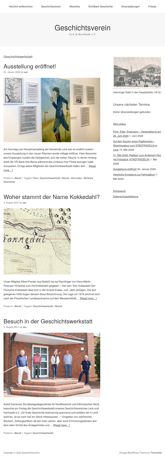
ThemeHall (155, 452)
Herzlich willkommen (21, 6)
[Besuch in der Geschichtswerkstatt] (52, 400)
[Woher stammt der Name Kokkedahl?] (37, 277)
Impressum (119, 191)
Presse (152, 6)
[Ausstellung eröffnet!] (52, 145)
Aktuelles (74, 6)
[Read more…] (88, 298)
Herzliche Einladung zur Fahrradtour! (134, 174)
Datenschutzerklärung (125, 196)
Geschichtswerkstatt (50, 178)
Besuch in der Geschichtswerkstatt (48, 321)
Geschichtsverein (51, 6)
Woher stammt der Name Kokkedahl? (52, 196)
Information (76, 178)
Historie (65, 178)
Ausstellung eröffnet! (30, 66)
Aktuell (17, 178)
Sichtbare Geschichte (100, 6)
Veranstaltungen (130, 6)
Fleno (36, 178)
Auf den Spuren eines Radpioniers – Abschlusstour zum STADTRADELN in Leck (135, 145)
